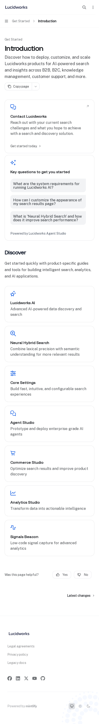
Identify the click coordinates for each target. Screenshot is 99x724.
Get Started (13, 39)
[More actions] (93, 7)
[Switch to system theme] (72, 706)
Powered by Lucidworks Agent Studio (38, 233)
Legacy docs (16, 663)
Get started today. (23, 146)
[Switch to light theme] (80, 706)
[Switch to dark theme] (88, 706)
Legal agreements (21, 646)
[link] (49, 126)
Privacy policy (17, 654)
